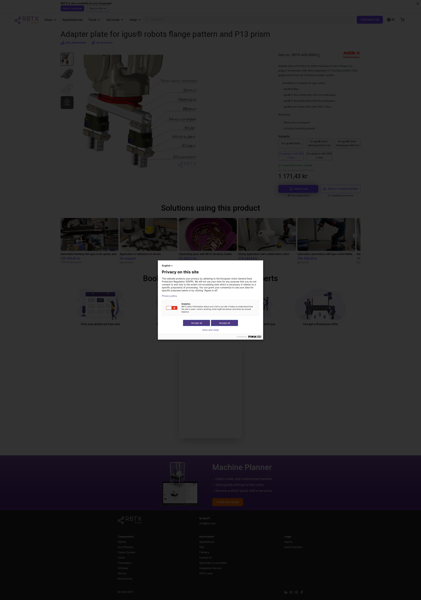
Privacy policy (169, 296)
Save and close (210, 330)
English (166, 265)
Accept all (224, 323)
